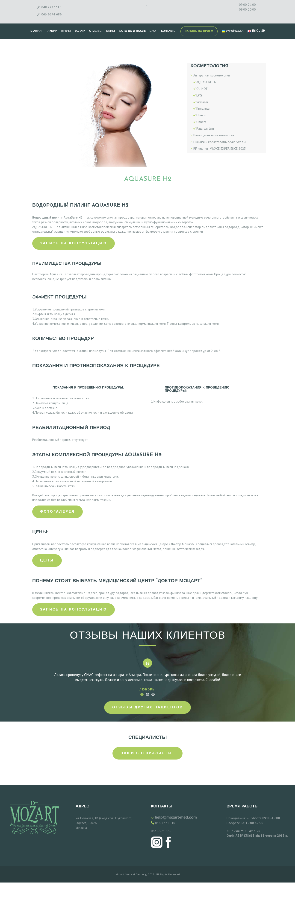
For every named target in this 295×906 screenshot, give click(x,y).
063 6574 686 (161, 831)
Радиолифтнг (205, 128)
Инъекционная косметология (213, 135)
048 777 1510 (165, 823)
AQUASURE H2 (206, 82)
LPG (199, 95)
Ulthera (201, 122)
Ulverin (201, 115)
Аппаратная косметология (211, 75)
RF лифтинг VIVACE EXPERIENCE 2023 (219, 148)
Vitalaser (202, 102)
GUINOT (202, 89)
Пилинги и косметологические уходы (219, 142)
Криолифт (203, 108)
